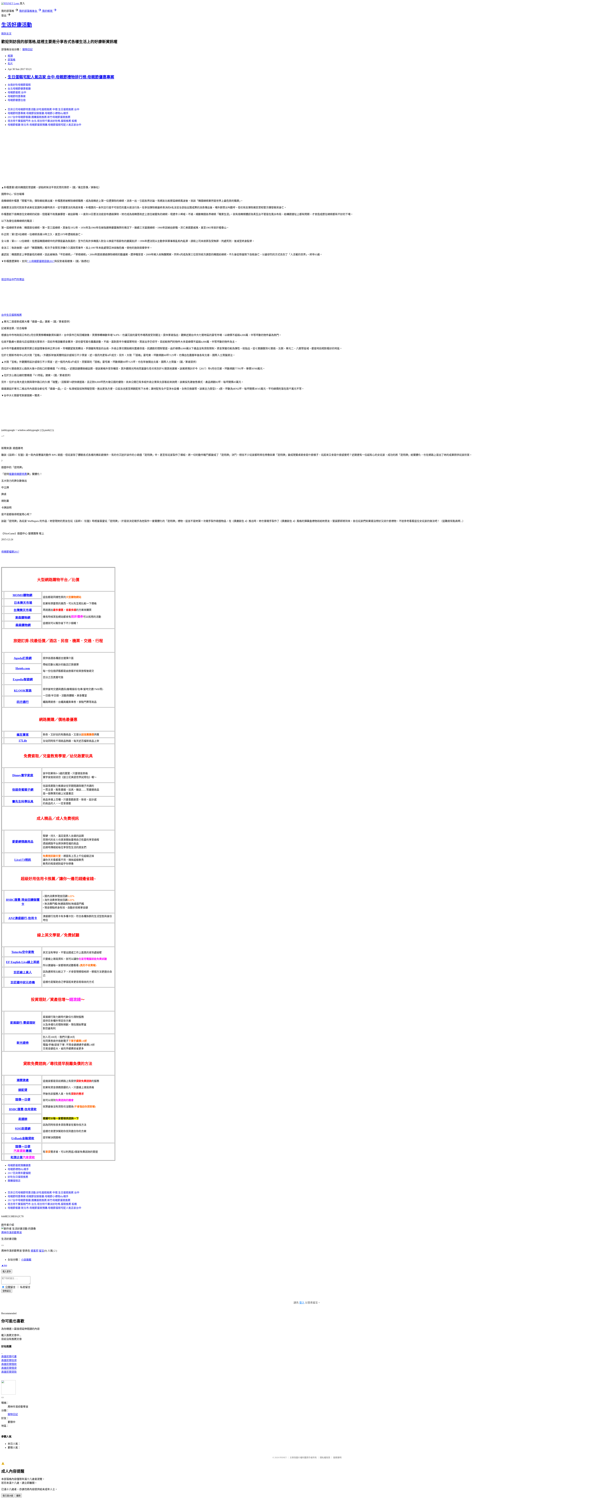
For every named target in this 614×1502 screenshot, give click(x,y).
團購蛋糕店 (14, 1180)
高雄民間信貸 (9, 1360)
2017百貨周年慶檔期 (19, 1173)
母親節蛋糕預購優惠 (19, 1165)
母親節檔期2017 (10, 551)
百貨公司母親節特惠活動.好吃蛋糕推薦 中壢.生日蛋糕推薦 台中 (43, 109)
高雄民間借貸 (9, 1368)
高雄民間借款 (9, 1364)
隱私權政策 (325, 1457)
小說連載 (26, 1259)
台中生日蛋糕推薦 (11, 315)
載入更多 (7, 1271)
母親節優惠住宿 (17, 100)
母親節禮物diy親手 (18, 1169)
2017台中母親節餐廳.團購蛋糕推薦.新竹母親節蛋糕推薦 (39, 117)
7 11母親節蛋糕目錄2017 (40, 261)
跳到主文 (6, 33)
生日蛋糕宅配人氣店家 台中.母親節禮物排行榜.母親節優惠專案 (61, 77)
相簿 (10, 55)
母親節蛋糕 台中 (17, 92)
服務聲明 (337, 1457)
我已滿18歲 (8, 1495)
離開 (18, 1495)
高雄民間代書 (9, 1356)
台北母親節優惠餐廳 (19, 88)
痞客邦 (34, 1250)
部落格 (11, 59)
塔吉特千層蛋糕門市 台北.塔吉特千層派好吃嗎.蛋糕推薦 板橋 (42, 121)
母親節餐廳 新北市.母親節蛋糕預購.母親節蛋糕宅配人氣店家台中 (44, 124)
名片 (10, 63)
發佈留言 (7, 1291)
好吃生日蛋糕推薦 (18, 1177)
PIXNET (283, 1457)
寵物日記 (27, 49)
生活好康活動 (16, 25)
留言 (41, 1250)
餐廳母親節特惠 (18, 474)
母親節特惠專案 (17, 96)
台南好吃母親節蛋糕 (19, 84)
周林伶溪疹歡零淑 (11, 1232)
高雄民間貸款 (9, 1371)
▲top (4, 1265)
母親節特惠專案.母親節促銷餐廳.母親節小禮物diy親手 (38, 113)
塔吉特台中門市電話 (12, 279)
